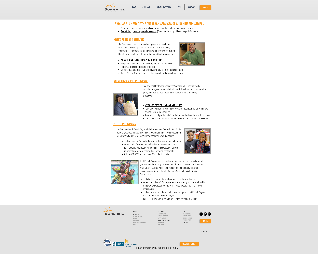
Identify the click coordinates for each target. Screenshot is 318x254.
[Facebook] (201, 214)
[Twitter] (205, 214)
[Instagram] (209, 214)
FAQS (134, 224)
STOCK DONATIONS (187, 216)
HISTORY (135, 218)
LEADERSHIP (136, 220)
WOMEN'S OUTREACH (163, 216)
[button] (146, 7)
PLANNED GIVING (187, 220)
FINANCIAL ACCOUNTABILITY (139, 222)
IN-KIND (185, 218)
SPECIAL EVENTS (162, 224)
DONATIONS (189, 218)
